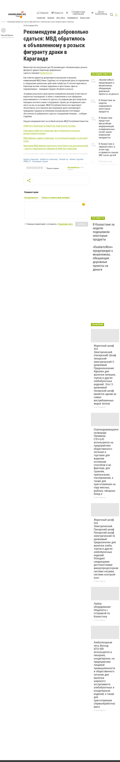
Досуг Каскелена (101, 13)
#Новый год (63, 159)
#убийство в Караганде (49, 159)
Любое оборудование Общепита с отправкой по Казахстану (102, 610)
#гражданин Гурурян (40, 161)
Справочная (41, 18)
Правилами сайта (65, 224)
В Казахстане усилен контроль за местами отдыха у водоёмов (109, 165)
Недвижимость (72, 18)
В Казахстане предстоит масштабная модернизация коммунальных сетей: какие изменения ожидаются (107, 127)
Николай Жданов (7, 35)
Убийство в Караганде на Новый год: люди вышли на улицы (49, 126)
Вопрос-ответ (85, 18)
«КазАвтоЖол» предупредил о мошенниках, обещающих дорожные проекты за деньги (109, 86)
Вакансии (51, 18)
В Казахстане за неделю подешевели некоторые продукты (107, 106)
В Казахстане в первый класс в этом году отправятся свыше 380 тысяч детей (108, 149)
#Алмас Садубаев (76, 159)
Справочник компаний (78, 13)
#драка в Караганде (31, 159)
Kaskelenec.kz (46, 73)
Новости (58, 13)
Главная (43, 13)
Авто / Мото (60, 18)
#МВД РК (27, 161)
